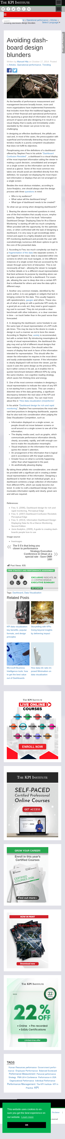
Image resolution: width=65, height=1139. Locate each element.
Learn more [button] (27, 1117)
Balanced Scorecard (48, 1070)
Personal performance (46, 1073)
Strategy (12, 1077)
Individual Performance (45, 1080)
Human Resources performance (23, 1067)
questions (29, 191)
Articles (12, 65)
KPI (36, 1087)
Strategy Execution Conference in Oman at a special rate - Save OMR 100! (38, 555)
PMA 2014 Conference (27, 1077)
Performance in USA (47, 1077)
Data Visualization (32, 592)
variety (36, 335)
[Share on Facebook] (9, 70)
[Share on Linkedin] (20, 70)
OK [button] (26, 1125)
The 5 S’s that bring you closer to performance (26, 547)
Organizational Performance (22, 1080)
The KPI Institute (44, 1084)
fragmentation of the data (21, 252)
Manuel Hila (22, 61)
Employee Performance (27, 1070)
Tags (11, 1062)
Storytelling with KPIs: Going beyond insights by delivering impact (41, 630)
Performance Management (21, 1084)
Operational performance (29, 65)
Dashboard (18, 592)
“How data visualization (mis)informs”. (37, 401)
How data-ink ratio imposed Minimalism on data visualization (41, 671)
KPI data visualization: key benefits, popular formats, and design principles (17, 631)
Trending (46, 65)
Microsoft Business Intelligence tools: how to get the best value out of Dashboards (17, 673)
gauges (29, 300)
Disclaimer (56, 1112)
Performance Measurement (22, 1073)
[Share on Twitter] (14, 70)
